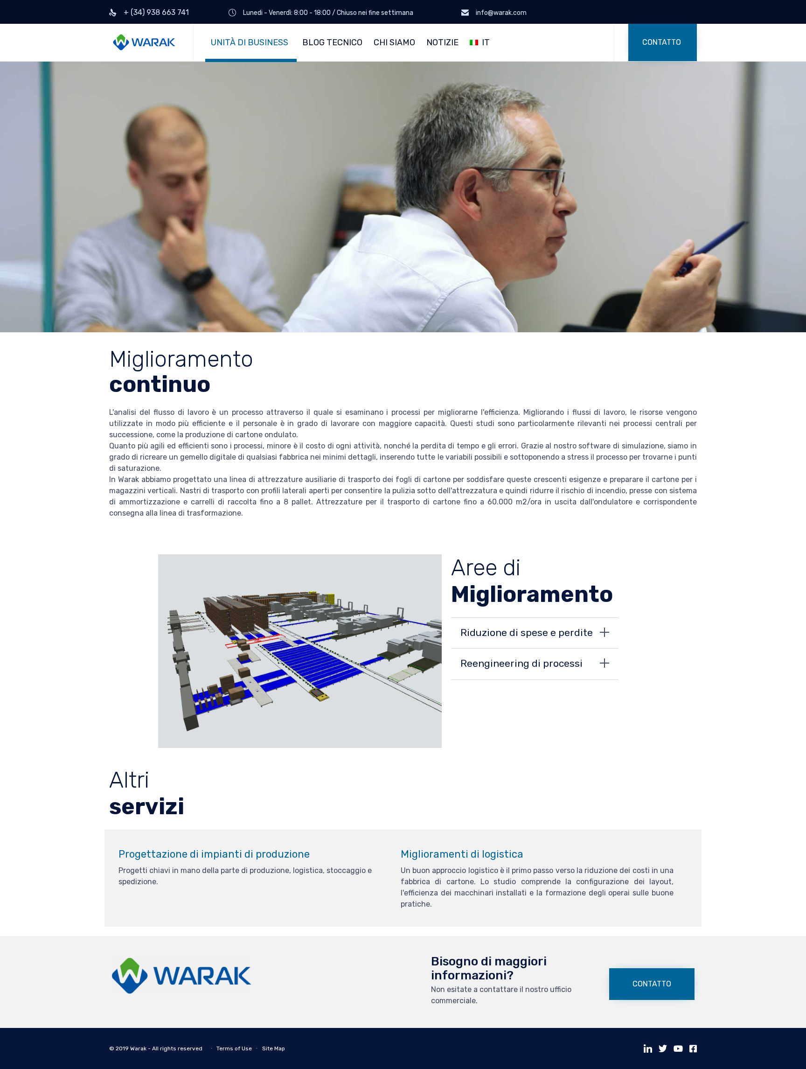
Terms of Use (234, 1048)
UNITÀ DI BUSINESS (249, 42)
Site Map (273, 1048)
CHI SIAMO (394, 42)
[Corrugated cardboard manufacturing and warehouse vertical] (181, 991)
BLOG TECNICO (332, 42)
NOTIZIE (442, 42)
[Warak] (144, 43)
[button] (662, 42)
